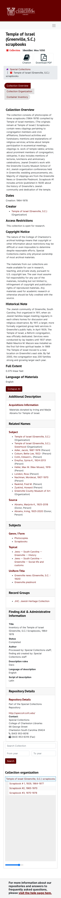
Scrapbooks (20, 541)
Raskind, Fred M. (23, 484)
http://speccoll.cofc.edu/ (22, 713)
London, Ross (21, 473)
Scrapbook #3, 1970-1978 (23, 792)
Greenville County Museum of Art (32, 490)
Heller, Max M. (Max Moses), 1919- (32, 467)
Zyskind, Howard (23, 487)
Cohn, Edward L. (23, 457)
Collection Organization (19, 91)
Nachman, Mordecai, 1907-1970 (31, 477)
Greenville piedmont (25, 582)
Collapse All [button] (14, 389)
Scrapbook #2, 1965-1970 (23, 788)
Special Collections (20, 69)
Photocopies (21, 538)
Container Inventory (17, 97)
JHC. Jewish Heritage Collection (31, 601)
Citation (26, 62)
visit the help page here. (35, 893)
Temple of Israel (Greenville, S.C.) (29, 211)
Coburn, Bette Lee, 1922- (27, 453)
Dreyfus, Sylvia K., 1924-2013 (30, 460)
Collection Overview (17, 85)
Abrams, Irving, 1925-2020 (28, 511)
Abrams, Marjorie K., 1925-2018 (31, 504)
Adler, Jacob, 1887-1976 (27, 450)
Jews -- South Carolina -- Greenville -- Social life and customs (29, 562)
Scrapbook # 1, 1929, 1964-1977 (26, 783)
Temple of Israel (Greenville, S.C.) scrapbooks (30, 778)
